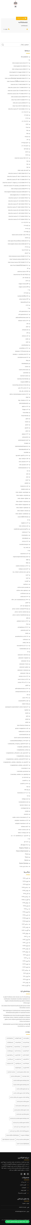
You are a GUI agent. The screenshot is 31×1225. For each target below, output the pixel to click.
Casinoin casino (24, 376)
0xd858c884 (10, 1064)
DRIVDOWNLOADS (24, 403)
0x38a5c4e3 (25, 1047)
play (27, 618)
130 (28, 140)
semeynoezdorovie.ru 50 (22, 692)
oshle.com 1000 (24, 597)
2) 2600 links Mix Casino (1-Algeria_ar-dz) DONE (16, 183)
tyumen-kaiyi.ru (24, 805)
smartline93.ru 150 (24, 701)
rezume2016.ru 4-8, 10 (23, 646)
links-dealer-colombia (22, 495)
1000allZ (26, 115)
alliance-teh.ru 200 (23, 321)
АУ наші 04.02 (25, 845)
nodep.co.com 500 (24, 569)
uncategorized (25, 808)
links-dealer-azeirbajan (22, 492)
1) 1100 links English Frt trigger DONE (19, 72)
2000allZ (26, 226)
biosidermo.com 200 (23, 357)
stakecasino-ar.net (24, 731)
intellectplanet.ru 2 (23, 468)
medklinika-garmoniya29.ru (21, 529)
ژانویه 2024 (26, 946)
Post (27, 624)
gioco (27, 431)
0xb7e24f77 (26, 1059)
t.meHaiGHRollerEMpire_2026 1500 (19, 741)
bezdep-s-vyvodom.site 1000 (21, 354)
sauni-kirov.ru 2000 (23, 679)
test (27, 787)
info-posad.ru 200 (24, 462)
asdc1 (27, 342)
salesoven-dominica (23, 655)
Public (27, 633)
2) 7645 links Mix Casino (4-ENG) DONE (18, 207)
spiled (27, 719)
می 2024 (26, 937)
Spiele (27, 713)
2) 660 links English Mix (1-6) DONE (19, 195)
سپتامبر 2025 (25, 897)
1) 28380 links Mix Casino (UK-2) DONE (18, 91)
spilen (27, 722)
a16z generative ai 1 (23, 314)
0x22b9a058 (23, 22)
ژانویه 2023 (26, 967)
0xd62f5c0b (18, 1064)
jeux (27, 474)
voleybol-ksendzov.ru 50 (22, 823)
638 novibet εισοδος (23, 296)
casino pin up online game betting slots (19, 1118)
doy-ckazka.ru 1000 (23, 400)
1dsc (27, 164)
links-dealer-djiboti (23, 498)
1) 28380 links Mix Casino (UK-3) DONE (18, 94)
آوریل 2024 (26, 940)
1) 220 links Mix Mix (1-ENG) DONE (20, 84)
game (27, 419)
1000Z (27, 118)
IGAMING (26, 452)
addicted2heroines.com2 (22, 318)
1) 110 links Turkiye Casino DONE (20, 69)
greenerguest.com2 (23, 440)
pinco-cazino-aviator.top (22, 612)
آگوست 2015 (25, 986)
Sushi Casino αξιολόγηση (23, 1144)
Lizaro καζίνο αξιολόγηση (12, 1135)
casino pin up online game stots (21, 1127)
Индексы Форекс (24, 848)
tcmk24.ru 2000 (24, 784)
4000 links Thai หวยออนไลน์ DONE (19, 265)
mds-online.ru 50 (24, 526)
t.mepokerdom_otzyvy (23, 756)
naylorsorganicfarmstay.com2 (21, 557)
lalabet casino (25, 489)
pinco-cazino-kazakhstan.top (21, 615)
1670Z (27, 155)
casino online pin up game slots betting (19, 1097)
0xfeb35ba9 (18, 1068)
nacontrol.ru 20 (24, 554)
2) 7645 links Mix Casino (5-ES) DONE (18, 210)
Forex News (26, 413)
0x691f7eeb (10, 1051)
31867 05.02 (25, 250)
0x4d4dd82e (10, 1038)
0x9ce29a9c (18, 1042)
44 (28, 268)
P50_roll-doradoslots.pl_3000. (20, 600)
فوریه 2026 (26, 881)
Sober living (25, 704)
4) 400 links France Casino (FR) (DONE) (18, 262)
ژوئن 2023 (26, 955)
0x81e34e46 (26, 1051)
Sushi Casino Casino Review (21, 738)
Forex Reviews (25, 416)
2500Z (27, 238)
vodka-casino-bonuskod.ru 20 (20, 817)
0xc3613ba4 (26, 1064)
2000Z (27, 229)
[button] (15, 6)
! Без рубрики (25, 57)
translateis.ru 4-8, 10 (23, 793)
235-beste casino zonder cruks (20, 235)
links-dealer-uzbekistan (22, 514)
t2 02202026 (25, 777)
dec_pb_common (24, 391)
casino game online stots (23, 1072)
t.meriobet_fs (25, 768)
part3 (27, 603)
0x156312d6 (18, 1055)
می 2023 (26, 958)
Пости (27, 854)
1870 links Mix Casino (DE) (22, 158)
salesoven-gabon (24, 667)
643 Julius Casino (24, 299)
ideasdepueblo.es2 (24, 449)
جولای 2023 (25, 952)
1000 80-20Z (25, 112)
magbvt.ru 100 (25, 523)
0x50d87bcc (17, 1047)
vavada (27, 811)
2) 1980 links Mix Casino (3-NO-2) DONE (18, 180)
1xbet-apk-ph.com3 (23, 170)
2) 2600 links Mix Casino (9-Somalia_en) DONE (16, 186)
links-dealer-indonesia (22, 501)
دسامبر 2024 (25, 924)
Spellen (27, 710)
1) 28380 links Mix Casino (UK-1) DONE (18, 88)
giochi (27, 425)
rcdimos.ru (26, 639)
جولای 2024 (26, 933)
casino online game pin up (22, 1089)
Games (27, 422)
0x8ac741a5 (26, 1042)
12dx (27, 134)
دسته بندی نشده (24, 866)
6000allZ (26, 293)
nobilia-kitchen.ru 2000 (22, 566)
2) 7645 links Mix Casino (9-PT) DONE (18, 219)
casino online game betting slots (21, 1085)
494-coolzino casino (23, 272)
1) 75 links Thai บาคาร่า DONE (21, 106)
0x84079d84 (25, 1055)
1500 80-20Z (25, 146)
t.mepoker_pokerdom (23, 747)
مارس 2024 (26, 943)
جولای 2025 (25, 903)
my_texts (26, 547)
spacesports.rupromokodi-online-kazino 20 (17, 707)
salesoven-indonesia (23, 670)
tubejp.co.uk (25, 799)
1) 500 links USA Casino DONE (21, 103)
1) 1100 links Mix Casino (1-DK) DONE (19, 75)
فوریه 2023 (25, 964)
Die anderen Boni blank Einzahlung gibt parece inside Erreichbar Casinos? (16, 1007)
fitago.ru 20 (25, 410)
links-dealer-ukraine (23, 511)
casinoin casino (11, 1072)
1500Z (27, 152)
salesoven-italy (24, 673)
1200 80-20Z (25, 121)
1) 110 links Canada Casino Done (20, 63)
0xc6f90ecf (10, 1059)
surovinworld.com (24, 735)
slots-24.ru (25, 698)
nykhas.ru (26, 584)
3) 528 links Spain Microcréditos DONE (18, 241)
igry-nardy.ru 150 (24, 459)
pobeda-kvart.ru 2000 (23, 621)
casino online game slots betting (21, 1093)
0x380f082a (18, 1051)
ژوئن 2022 (26, 973)
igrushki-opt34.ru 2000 (22, 456)
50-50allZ (26, 278)
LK (28, 520)
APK (27, 333)
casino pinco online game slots (21, 1110)
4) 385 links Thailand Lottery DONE (19, 259)
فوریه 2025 (25, 918)
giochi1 (27, 428)
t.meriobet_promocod (23, 771)
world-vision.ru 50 (23, 830)
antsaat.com (25, 330)
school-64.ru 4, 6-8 (23, 682)
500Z (27, 281)
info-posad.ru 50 (24, 465)
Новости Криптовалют (22, 851)
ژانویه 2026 (26, 884)
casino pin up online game (22, 1114)
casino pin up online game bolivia (21, 1123)
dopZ (27, 397)
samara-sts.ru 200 (24, 676)
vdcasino (26, 814)
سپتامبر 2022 (25, 970)
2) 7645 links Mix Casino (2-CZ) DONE (18, 201)
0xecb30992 (26, 1068)
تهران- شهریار (25, 1203)
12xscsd (27, 137)
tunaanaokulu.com (24, 802)
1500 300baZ (25, 143)
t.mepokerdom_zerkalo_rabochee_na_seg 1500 (16, 762)
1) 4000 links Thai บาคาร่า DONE (20, 100)
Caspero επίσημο (25, 1135)
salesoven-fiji (25, 661)
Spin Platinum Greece (23, 725)
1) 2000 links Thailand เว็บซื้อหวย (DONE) (18, 81)
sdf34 (27, 685)
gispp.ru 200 (25, 434)
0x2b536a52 (18, 1038)
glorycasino (25, 437)
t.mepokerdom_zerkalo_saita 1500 (19, 765)
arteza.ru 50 (25, 336)
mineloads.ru (25, 535)
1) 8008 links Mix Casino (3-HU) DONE (18, 109)
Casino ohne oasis (24, 370)
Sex (28, 695)
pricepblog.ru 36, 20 (23, 627)
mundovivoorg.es (24, 544)
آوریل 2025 (26, 912)
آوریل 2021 (26, 976)
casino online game (15, 1076)
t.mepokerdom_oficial (23, 750)
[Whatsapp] (21, 1174)
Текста (27, 857)
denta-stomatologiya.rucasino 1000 (19, 394)
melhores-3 (25, 532)
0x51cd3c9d (9, 1047)
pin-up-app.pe (24, 606)
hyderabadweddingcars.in (22, 446)
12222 (27, 124)
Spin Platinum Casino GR (8, 1139)
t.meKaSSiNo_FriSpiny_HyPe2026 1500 (18, 744)
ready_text (26, 643)
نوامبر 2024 (26, 927)
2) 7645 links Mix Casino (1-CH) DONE (19, 198)
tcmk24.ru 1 (25, 781)
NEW (27, 560)
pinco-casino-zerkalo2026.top (20, 609)
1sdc (27, 167)
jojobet (27, 483)
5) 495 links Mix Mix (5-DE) (21, 275)
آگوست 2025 (25, 900)
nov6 (27, 578)
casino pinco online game (23, 1101)
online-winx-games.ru (23, 590)
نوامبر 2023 (25, 949)
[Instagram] (28, 1174)
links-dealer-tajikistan (22, 508)
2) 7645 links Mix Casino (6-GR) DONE (18, 213)
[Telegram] (24, 1174)
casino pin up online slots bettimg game (19, 1131)
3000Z (27, 247)
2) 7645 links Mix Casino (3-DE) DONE (18, 204)
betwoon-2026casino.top (22, 351)
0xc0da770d (18, 1059)
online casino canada (23, 587)
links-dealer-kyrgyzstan (22, 505)
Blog (27, 360)
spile (27, 716)
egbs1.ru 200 (25, 406)
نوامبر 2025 (25, 891)
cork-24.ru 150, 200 (23, 388)
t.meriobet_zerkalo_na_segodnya (20, 774)
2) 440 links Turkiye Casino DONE (20, 189)
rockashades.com (24, 649)
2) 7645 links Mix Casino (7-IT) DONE (19, 216)
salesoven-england (23, 658)
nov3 (27, 575)
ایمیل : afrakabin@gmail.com (22, 1211)
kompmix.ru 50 (24, 486)
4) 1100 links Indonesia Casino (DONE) (19, 256)
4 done (27, 253)
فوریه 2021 (26, 979)
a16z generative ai (24, 311)
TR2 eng (26, 790)
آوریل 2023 (26, 961)
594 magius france (24, 284)
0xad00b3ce (10, 1055)
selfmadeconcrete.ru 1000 (22, 689)
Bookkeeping (25, 364)
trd (28, 796)
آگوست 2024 (25, 930)
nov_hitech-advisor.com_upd (21, 572)
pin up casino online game (22, 1139)
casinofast (26, 373)
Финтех (26, 860)
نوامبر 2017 (26, 983)
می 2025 (26, 909)
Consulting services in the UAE (20, 385)
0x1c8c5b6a (26, 1038)
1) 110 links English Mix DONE (21, 66)
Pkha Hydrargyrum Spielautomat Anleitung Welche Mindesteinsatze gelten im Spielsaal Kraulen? (16, 1012)
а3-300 (26, 842)
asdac (27, 339)
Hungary (26, 443)
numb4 (27, 581)
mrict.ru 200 (25, 541)
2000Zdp (26, 232)
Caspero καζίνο (25, 382)
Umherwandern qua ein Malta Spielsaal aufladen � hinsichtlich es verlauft (16, 1025)
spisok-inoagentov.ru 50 (22, 728)
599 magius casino (24, 287)
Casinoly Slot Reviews (23, 379)
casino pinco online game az (22, 1106)
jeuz (27, 477)
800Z (27, 305)
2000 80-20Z (25, 222)
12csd (27, 127)
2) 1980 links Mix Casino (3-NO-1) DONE (18, 176)
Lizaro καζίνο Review (23, 517)
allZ (27, 324)
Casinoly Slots (25, 1076)
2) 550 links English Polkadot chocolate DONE (16, 192)
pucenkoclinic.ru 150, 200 (22, 636)
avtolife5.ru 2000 (24, 348)
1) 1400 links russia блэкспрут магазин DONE (17, 78)
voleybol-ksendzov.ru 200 (22, 820)
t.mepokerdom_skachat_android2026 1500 (17, 759)
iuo (28, 471)
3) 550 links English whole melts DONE (18, 244)
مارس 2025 (26, 915)
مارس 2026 (26, 878)
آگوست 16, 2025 (21, 18)
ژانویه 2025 (26, 921)
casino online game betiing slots (21, 1080)
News (27, 563)
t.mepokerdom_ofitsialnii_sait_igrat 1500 (17, 753)
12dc (27, 130)
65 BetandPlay (25, 302)
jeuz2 (27, 480)
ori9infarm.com (24, 593)
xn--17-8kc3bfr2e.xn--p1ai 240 (20, 836)
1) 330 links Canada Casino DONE (20, 97)
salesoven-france (24, 664)
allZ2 (27, 327)
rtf (28, 652)
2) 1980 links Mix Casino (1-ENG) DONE (18, 173)
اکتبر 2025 (26, 894)
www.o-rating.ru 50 (23, 833)
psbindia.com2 (25, 630)
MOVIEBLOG (25, 538)
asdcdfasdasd (25, 345)
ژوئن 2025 (26, 906)
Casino (27, 367)
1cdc (27, 161)
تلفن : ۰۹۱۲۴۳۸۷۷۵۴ (24, 1207)
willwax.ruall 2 (25, 827)
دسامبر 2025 (25, 887)
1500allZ (26, 149)
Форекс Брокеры (24, 863)
